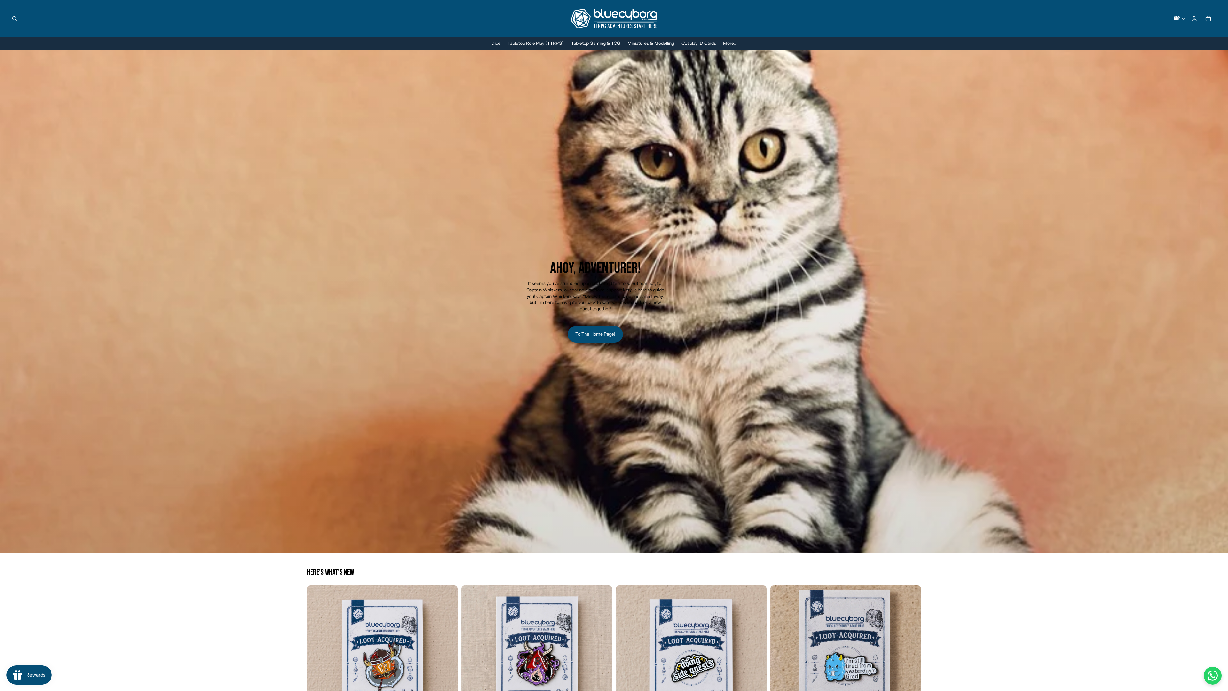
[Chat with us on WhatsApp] (1213, 676)
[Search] (15, 19)
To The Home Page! (595, 334)
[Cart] (1208, 19)
